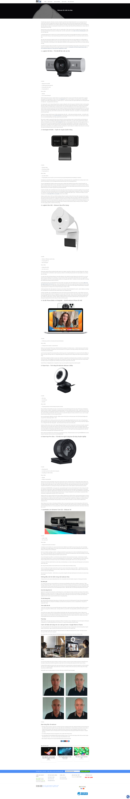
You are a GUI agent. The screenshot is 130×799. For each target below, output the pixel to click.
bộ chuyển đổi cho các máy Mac (53, 193)
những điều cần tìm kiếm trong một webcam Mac (77, 47)
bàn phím (62, 99)
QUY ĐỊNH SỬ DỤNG (51, 777)
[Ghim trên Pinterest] (67, 741)
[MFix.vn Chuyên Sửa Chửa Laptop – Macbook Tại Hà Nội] (39, 1)
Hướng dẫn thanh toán (51, 780)
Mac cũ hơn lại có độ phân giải (79, 30)
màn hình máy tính (57, 115)
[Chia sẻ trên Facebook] (61, 741)
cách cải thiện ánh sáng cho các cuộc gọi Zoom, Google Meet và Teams (54, 48)
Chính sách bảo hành (63, 777)
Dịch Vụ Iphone (57, 1)
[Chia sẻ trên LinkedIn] (69, 741)
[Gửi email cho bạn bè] (65, 741)
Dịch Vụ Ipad (64, 1)
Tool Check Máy (71, 1)
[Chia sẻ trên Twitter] (63, 741)
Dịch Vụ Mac (50, 1)
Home (45, 1)
